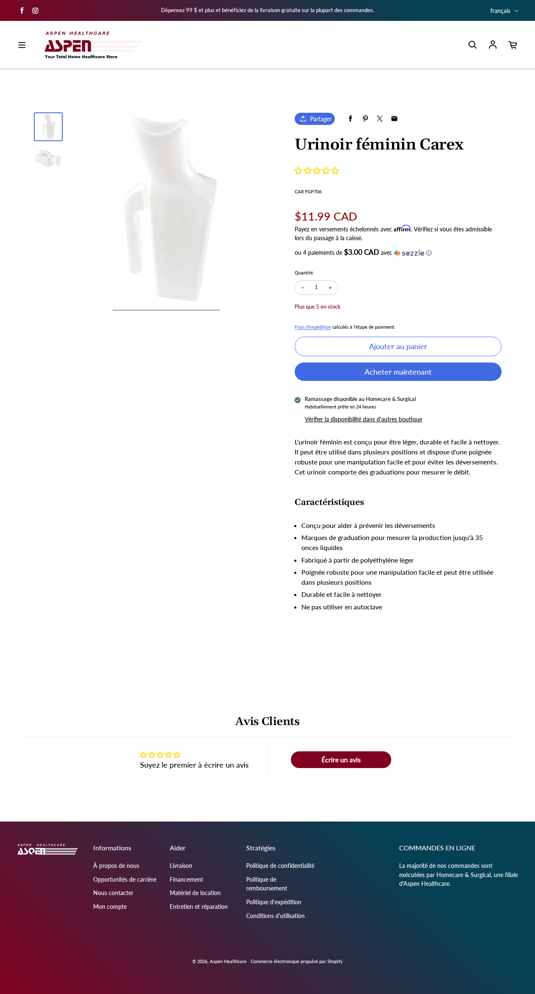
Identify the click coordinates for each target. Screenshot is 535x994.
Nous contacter (113, 892)
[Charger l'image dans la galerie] (48, 127)
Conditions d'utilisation (275, 915)
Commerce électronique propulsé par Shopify (297, 961)
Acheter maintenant (398, 371)
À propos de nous (116, 865)
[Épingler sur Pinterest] (365, 119)
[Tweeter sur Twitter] (379, 119)
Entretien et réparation (199, 906)
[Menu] (22, 45)
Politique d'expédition (273, 901)
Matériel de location (195, 892)
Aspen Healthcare (228, 961)
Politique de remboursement (266, 884)
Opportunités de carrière (124, 879)
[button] (317, 170)
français (500, 10)
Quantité (304, 272)
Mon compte (110, 906)
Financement (186, 879)
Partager (320, 118)
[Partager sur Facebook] (350, 119)
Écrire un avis (341, 759)
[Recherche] (472, 45)
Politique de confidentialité (280, 865)
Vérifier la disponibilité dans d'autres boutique (363, 419)
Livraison (181, 865)
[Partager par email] (394, 119)
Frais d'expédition (313, 327)
